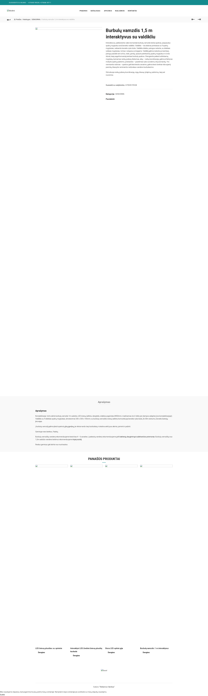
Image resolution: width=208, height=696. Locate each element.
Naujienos (120, 11)
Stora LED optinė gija (114, 648)
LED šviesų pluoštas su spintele (48, 648)
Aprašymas (104, 402)
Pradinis (83, 11)
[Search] (199, 11)
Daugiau (41, 652)
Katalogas (95, 11)
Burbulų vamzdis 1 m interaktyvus (154, 648)
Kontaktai (132, 11)
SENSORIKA (36, 19)
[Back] (9, 19)
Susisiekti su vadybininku (115, 85)
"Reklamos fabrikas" (107, 687)
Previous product (193, 19)
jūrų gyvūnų (69, 426)
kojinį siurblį (77, 439)
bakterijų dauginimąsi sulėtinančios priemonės (137, 437)
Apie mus (108, 11)
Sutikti (2, 695)
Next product (199, 19)
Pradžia (18, 19)
